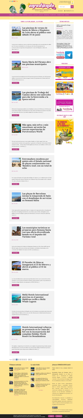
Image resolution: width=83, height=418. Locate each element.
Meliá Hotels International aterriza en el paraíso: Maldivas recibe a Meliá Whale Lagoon (35, 298)
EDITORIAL (11, 14)
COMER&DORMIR (18, 14)
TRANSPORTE (53, 14)
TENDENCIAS (46, 14)
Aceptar (51, 416)
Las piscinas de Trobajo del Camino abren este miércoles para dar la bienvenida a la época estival (36, 96)
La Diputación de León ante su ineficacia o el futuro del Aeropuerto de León (43, 385)
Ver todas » (41, 390)
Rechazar (59, 416)
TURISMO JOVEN (60, 14)
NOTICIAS (41, 14)
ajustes (43, 416)
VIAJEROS (67, 14)
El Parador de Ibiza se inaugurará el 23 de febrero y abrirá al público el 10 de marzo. (36, 265)
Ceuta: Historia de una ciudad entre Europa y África (21, 368)
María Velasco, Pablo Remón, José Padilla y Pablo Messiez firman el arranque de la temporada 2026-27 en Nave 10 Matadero (21, 375)
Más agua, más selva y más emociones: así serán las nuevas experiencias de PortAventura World (35, 128)
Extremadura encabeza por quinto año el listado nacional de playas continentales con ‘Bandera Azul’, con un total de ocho (37, 163)
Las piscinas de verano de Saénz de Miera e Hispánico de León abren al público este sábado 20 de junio (36, 31)
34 (29, 359)
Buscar (72, 6)
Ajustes (66, 416)
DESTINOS (25, 14)
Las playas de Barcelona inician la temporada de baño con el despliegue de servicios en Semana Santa (36, 197)
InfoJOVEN (11, 17)
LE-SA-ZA (30, 14)
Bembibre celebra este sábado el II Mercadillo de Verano (43, 374)
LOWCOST (35, 14)
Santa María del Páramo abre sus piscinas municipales (36, 63)
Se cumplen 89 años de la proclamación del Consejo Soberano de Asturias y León (42, 379)
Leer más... (15, 52)
